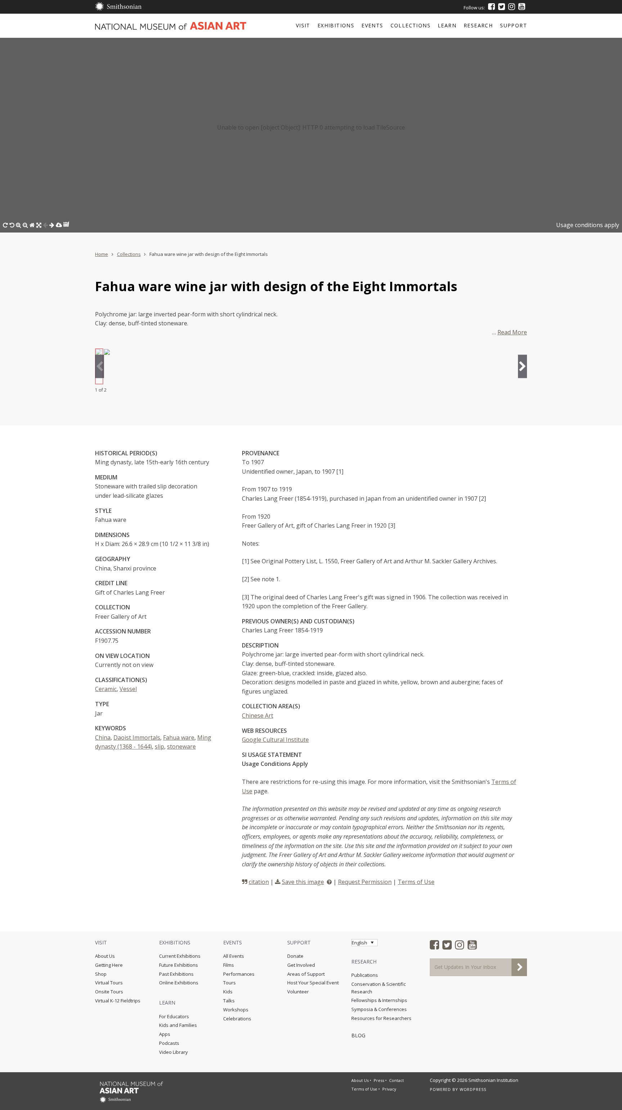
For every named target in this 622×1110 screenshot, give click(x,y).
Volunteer (298, 991)
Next (522, 366)
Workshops (235, 1009)
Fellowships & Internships (379, 1000)
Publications (364, 975)
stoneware (181, 746)
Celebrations (237, 1018)
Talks (229, 1000)
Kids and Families (178, 1025)
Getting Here (109, 965)
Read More (512, 332)
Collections (129, 254)
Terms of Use (416, 882)
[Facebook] (491, 6)
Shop (101, 974)
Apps (164, 1034)
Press (379, 1080)
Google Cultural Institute (275, 740)
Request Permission (365, 882)
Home (101, 254)
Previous (99, 366)
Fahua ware (178, 737)
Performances (238, 974)
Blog (358, 1035)
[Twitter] (501, 6)
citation (259, 882)
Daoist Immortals (136, 737)
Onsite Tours (109, 991)
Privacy (389, 1089)
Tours (229, 982)
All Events (233, 956)
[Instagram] (511, 6)
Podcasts (169, 1043)
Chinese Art (257, 715)
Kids (228, 991)
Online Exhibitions (178, 982)
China (103, 737)
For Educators (174, 1016)
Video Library (173, 1052)
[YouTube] (521, 6)
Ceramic (106, 689)
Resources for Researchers (381, 1018)
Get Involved (301, 965)
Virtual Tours (109, 982)
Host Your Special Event (313, 982)
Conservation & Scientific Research (378, 988)
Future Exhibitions (178, 965)
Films (228, 965)
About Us (105, 956)
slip (159, 746)
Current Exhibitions (179, 956)
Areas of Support (306, 974)
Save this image (303, 882)
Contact (396, 1080)
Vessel (128, 689)
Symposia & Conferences (379, 1009)
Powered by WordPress (458, 1089)
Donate (295, 956)
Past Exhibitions (176, 974)
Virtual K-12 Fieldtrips (117, 1000)
